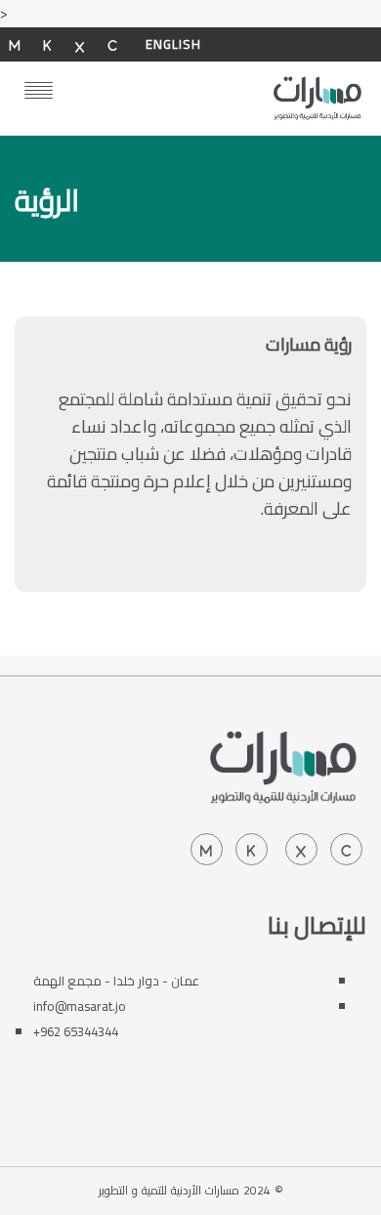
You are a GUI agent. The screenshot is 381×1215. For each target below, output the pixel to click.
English (173, 44)
